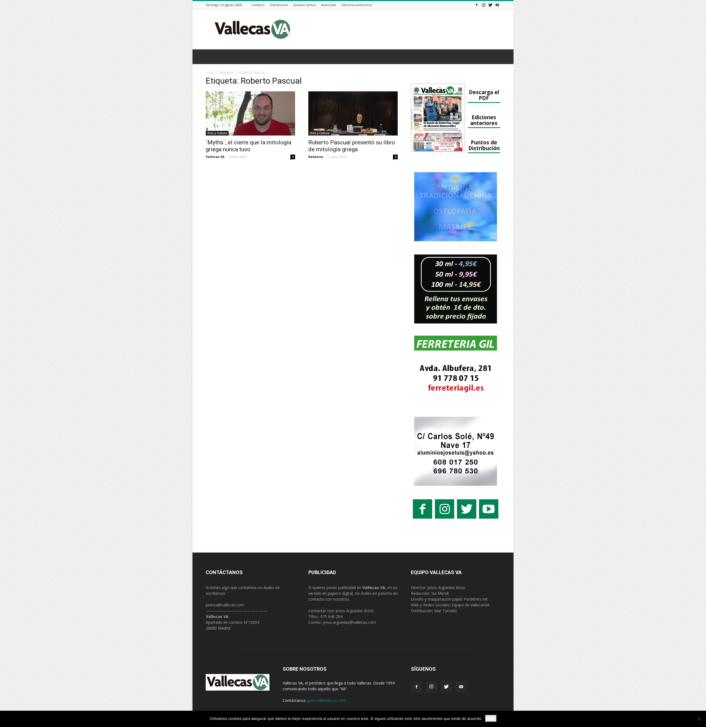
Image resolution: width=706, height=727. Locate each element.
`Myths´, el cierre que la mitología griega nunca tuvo (248, 146)
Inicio (210, 72)
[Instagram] (483, 5)
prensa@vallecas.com (225, 604)
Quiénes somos (304, 5)
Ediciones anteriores (356, 5)
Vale (490, 718)
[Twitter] (490, 5)
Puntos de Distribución (484, 145)
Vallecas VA (215, 157)
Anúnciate (328, 5)
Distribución (279, 5)
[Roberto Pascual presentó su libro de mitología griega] (353, 113)
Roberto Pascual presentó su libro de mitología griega (351, 146)
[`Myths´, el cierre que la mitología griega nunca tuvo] (250, 113)
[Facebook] (477, 5)
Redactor (315, 157)
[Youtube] (497, 5)
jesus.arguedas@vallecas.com (349, 622)
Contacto (258, 5)
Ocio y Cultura (217, 133)
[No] (699, 719)
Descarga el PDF (484, 95)
